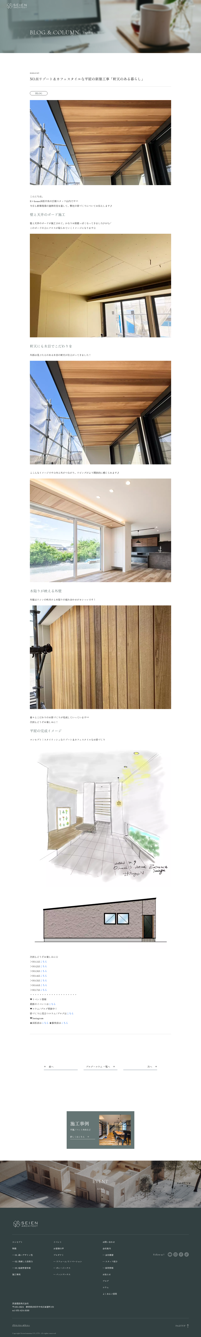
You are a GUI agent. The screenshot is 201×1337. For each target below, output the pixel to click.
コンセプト (17, 1241)
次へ (149, 1066)
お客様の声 (58, 1248)
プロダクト (58, 1254)
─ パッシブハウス (61, 1274)
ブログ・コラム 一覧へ (98, 1066)
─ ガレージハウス (61, 1267)
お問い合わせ (109, 1241)
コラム (106, 1287)
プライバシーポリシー (21, 1325)
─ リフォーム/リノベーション (67, 1261)
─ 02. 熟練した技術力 (22, 1261)
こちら (43, 961)
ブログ (106, 1280)
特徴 (14, 1248)
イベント (57, 1241)
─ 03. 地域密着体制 (21, 1267)
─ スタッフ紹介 (110, 1261)
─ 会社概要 (108, 1254)
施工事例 (16, 1274)
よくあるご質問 (110, 1293)
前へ (51, 1066)
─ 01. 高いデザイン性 (22, 1254)
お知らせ (107, 1274)
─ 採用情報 (108, 1267)
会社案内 (107, 1248)
